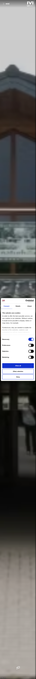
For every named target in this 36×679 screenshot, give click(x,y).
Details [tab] (18, 306)
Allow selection (18, 371)
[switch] (31, 345)
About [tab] (29, 306)
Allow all (18, 365)
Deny (18, 377)
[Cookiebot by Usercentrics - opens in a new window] (25, 301)
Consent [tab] (6, 306)
